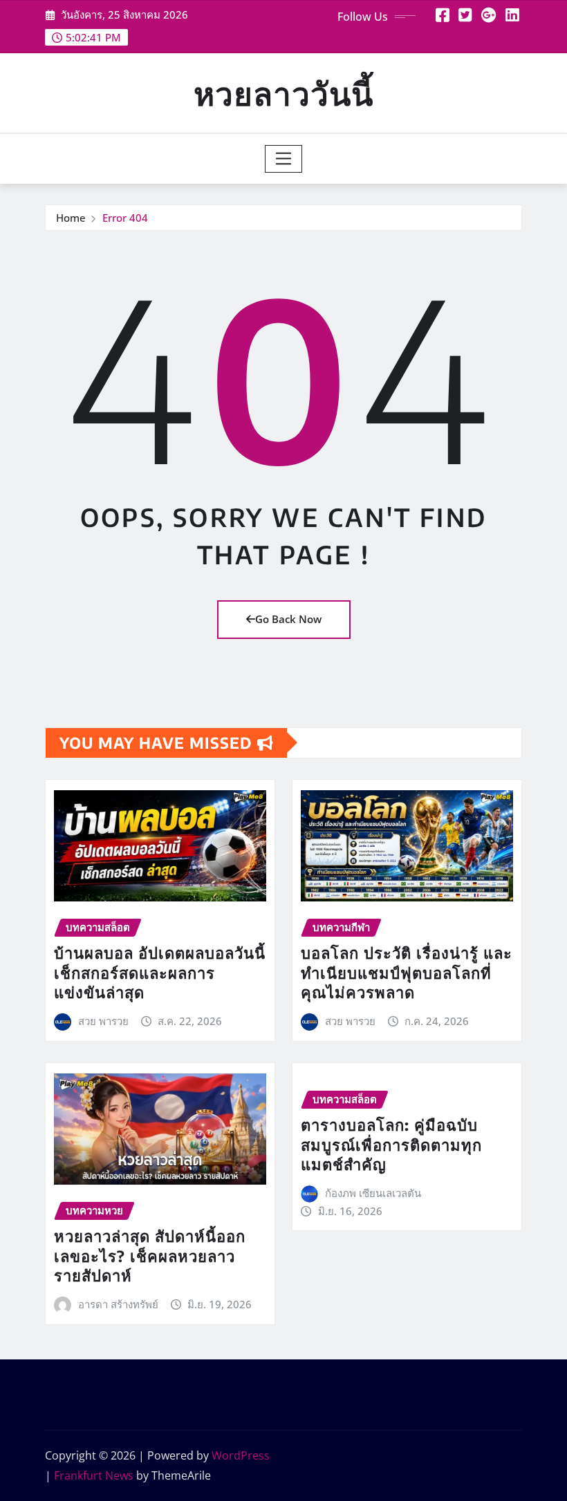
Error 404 (125, 217)
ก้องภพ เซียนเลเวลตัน (373, 1193)
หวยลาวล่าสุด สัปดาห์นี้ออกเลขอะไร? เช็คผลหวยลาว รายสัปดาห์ (149, 1255)
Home (71, 217)
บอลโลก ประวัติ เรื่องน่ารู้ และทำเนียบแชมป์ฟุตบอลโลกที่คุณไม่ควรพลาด (406, 972)
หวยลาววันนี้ (283, 93)
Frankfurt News (93, 1475)
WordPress (241, 1455)
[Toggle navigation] (284, 159)
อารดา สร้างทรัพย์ (118, 1304)
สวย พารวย (103, 1021)
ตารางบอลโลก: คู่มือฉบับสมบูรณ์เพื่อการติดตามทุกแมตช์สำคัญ (391, 1144)
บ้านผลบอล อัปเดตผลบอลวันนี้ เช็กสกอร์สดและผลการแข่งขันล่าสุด (160, 972)
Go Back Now (288, 619)
